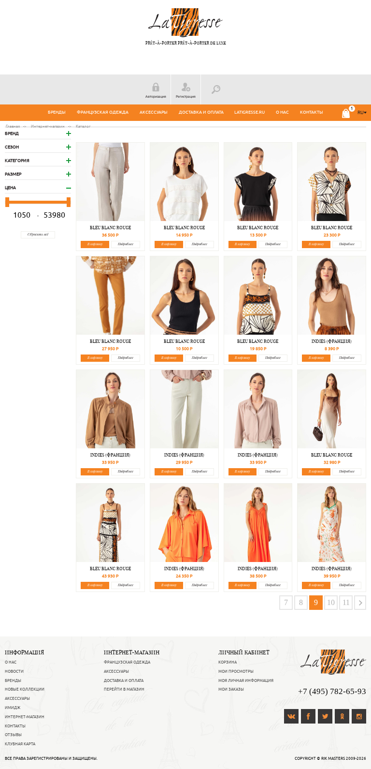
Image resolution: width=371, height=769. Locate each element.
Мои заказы (231, 689)
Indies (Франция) (332, 341)
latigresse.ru (249, 112)
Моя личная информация (245, 680)
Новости (14, 671)
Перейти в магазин (124, 689)
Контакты (311, 112)
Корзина (227, 662)
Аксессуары (154, 112)
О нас (282, 112)
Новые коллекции (24, 689)
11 (346, 602)
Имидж (12, 707)
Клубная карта (20, 743)
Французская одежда (102, 112)
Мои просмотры (236, 671)
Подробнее (125, 244)
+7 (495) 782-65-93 (332, 691)
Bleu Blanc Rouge (110, 227)
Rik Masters (333, 758)
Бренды (57, 112)
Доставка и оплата (201, 112)
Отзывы (13, 734)
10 (331, 602)
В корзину (94, 244)
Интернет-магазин (24, 716)
